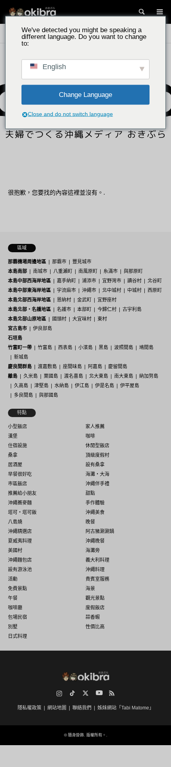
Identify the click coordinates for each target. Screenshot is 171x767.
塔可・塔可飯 (22, 512)
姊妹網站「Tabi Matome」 (125, 708)
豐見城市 (81, 262)
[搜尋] (141, 12)
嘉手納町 (66, 281)
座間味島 (72, 366)
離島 (12, 376)
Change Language (85, 95)
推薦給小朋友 (22, 493)
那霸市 (59, 262)
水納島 (61, 385)
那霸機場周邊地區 (27, 262)
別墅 (12, 627)
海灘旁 (93, 550)
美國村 (15, 550)
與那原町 (133, 271)
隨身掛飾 (76, 735)
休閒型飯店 (97, 445)
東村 (102, 319)
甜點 (90, 493)
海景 (90, 588)
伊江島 (82, 385)
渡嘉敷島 (47, 366)
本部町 (84, 309)
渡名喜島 (73, 376)
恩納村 (64, 300)
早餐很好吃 (20, 474)
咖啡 (90, 436)
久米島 (30, 376)
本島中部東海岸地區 (29, 290)
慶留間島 (117, 366)
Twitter (85, 693)
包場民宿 (17, 617)
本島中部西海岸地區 (29, 281)
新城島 (21, 357)
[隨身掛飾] (32, 12)
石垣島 (15, 338)
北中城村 (111, 290)
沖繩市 (89, 290)
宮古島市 (17, 328)
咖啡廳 (15, 608)
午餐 (12, 598)
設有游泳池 (20, 569)
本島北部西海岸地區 (29, 300)
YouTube (98, 693)
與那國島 (48, 395)
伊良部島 (42, 328)
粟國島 (51, 376)
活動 (12, 579)
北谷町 (155, 281)
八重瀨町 (62, 271)
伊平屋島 (129, 385)
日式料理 (17, 636)
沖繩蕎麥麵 (20, 503)
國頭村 (59, 319)
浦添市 (89, 281)
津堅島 (41, 385)
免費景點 (17, 588)
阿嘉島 (95, 366)
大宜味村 (81, 319)
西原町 (155, 290)
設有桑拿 (95, 465)
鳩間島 (146, 347)
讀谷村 (134, 281)
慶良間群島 (20, 366)
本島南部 (17, 271)
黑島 (103, 347)
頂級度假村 (97, 455)
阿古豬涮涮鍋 (100, 531)
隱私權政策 (29, 708)
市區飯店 (17, 484)
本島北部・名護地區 (29, 309)
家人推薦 (95, 426)
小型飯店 (17, 426)
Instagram (59, 693)
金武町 (84, 300)
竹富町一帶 (20, 347)
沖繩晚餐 (95, 541)
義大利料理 (97, 560)
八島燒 (15, 522)
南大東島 (123, 376)
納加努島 (148, 376)
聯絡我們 (81, 708)
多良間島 (23, 395)
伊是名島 (104, 385)
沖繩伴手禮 (97, 484)
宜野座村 (107, 300)
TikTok (72, 693)
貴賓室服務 (97, 579)
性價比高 (95, 627)
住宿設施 (17, 445)
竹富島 (45, 347)
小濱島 (85, 347)
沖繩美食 (95, 512)
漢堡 (12, 436)
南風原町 (87, 271)
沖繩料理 (95, 569)
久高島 (21, 385)
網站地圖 (56, 708)
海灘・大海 (97, 474)
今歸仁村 (107, 309)
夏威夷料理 (20, 541)
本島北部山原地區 (27, 319)
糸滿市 (110, 271)
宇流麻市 (66, 290)
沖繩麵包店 (20, 560)
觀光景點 (95, 598)
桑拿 (12, 455)
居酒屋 (15, 465)
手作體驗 (95, 503)
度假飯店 (95, 608)
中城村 (134, 290)
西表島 (65, 347)
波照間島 (123, 347)
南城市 (40, 271)
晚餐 (90, 522)
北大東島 (98, 376)
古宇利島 (132, 309)
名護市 (64, 309)
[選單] (159, 12)
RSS (112, 693)
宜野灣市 (111, 281)
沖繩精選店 (20, 531)
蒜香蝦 (93, 617)
